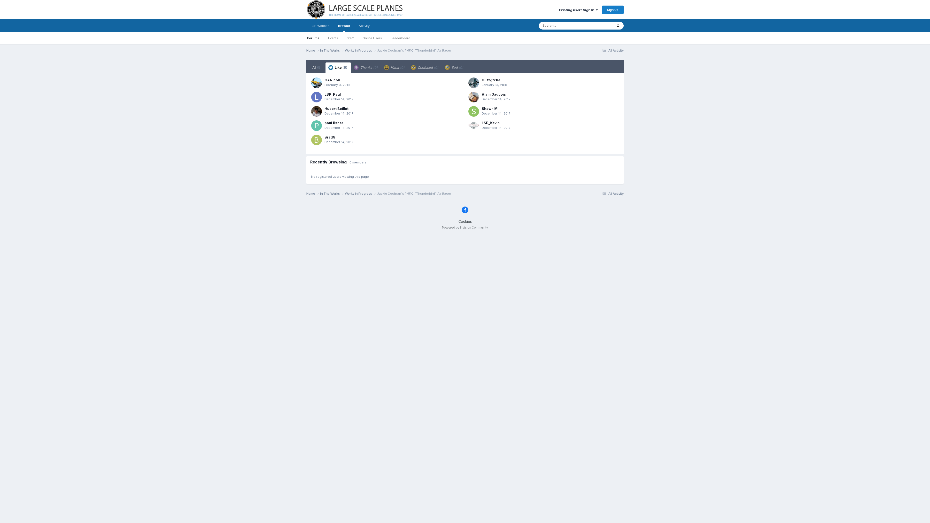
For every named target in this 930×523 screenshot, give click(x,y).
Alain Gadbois (494, 94)
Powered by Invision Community (465, 227)
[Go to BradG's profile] (316, 140)
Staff (350, 38)
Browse (344, 26)
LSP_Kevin (491, 123)
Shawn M (489, 109)
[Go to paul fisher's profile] (316, 125)
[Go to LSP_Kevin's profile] (473, 125)
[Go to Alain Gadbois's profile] (473, 97)
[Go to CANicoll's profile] (316, 82)
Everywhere (597, 25)
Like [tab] (340, 67)
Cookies (465, 221)
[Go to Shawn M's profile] (473, 111)
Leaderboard (400, 38)
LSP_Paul (333, 94)
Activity (364, 26)
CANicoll (332, 80)
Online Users (372, 38)
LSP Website (320, 26)
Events (333, 38)
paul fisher (334, 123)
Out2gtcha (491, 80)
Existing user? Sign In (577, 10)
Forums (313, 38)
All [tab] (317, 67)
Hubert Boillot (337, 109)
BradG (330, 137)
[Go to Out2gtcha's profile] (473, 82)
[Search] (618, 26)
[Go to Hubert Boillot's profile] (316, 111)
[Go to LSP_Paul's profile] (316, 97)
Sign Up (613, 10)
